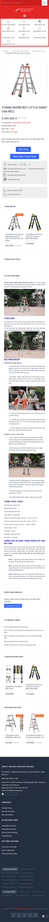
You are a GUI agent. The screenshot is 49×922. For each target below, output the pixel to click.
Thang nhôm (8, 282)
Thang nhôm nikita (26, 880)
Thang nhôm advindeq (27, 869)
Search (44, 3)
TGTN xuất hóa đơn (13, 179)
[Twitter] (13, 915)
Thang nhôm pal (27, 873)
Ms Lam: (14, 190)
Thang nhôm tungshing (9, 880)
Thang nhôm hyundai (26, 876)
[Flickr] (35, 915)
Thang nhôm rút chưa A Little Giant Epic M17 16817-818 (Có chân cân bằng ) (14, 237)
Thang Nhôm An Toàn (8, 44)
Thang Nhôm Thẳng (39, 38)
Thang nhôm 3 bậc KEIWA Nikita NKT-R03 (13, 736)
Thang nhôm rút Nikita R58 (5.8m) (13, 687)
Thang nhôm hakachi (9, 883)
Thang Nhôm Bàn (24, 38)
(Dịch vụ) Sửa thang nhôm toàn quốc (16, 627)
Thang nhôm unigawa (9, 876)
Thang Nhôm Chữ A (8, 31)
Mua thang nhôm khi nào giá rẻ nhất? (16, 641)
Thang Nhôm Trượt (8, 38)
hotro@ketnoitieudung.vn (14, 790)
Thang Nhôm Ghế (24, 25)
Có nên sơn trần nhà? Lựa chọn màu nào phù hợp (20, 645)
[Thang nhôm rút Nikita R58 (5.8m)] (14, 674)
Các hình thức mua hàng (9, 832)
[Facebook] (24, 915)
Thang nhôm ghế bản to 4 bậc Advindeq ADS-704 (35, 736)
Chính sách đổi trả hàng (9, 854)
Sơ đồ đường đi (7, 836)
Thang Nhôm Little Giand (20, 51)
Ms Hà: (14, 194)
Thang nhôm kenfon (8, 887)
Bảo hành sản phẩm (8, 811)
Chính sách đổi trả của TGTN (16, 175)
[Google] (19, 915)
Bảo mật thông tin (7, 815)
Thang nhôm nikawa (25, 883)
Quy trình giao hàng (8, 850)
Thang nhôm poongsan (26, 887)
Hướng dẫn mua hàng (9, 826)
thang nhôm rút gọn (19, 547)
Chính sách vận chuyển (9, 847)
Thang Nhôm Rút (39, 25)
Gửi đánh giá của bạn (13, 606)
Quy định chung (7, 808)
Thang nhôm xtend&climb (10, 873)
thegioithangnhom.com (23, 909)
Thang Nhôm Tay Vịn (39, 31)
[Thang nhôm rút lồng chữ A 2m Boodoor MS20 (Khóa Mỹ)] (34, 673)
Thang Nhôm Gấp (24, 31)
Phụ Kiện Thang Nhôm (8, 25)
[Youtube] (30, 915)
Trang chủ (5, 51)
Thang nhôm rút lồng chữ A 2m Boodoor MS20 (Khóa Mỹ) (34, 236)
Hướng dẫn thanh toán (9, 829)
